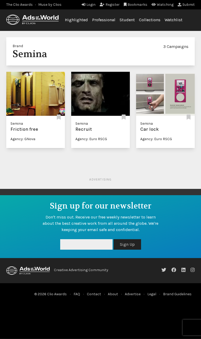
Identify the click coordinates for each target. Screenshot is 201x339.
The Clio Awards (19, 4)
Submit (188, 4)
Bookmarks (137, 4)
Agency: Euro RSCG (91, 139)
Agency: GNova (22, 139)
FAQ (77, 294)
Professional (103, 19)
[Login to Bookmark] (59, 117)
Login (91, 4)
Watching (165, 4)
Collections (149, 19)
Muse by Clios (50, 4)
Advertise (133, 294)
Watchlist (173, 19)
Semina (16, 123)
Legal (151, 294)
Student (127, 19)
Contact (94, 294)
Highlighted (76, 19)
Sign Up (127, 244)
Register (112, 4)
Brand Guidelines (177, 294)
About (113, 294)
